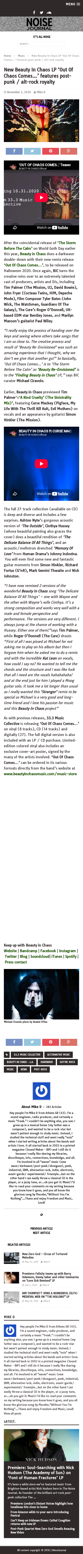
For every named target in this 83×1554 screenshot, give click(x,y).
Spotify (70, 956)
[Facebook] (34, 12)
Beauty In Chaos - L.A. (20, 1062)
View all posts (12, 1413)
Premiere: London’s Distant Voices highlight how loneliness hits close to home (42, 1505)
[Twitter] (41, 12)
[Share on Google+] (68, 151)
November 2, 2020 (19, 92)
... (34, 1497)
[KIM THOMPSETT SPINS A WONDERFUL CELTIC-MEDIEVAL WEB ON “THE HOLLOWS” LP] (11, 1301)
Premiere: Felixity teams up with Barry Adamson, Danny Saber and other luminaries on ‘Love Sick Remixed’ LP (50, 1277)
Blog (23, 956)
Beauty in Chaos (33, 254)
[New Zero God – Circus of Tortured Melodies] (11, 1262)
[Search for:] (41, 43)
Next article (41, 1233)
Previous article (41, 1228)
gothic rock (67, 1062)
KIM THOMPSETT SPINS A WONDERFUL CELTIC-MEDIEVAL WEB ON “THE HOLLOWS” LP (50, 1294)
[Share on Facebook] (14, 151)
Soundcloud (39, 956)
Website (10, 951)
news (24, 1069)
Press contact (16, 962)
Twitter (11, 956)
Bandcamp (28, 951)
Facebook (48, 951)
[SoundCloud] (49, 12)
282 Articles (53, 1107)
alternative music (58, 1054)
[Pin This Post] (50, 151)
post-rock (40, 1069)
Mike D (41, 92)
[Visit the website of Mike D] (41, 1215)
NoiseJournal (59, 1550)
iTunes (57, 956)
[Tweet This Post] (32, 151)
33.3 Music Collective (27, 1054)
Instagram (67, 951)
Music (10, 1069)
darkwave (47, 1062)
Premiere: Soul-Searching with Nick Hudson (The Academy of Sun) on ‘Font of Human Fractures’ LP (41, 1472)
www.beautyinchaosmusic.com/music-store (40, 774)
